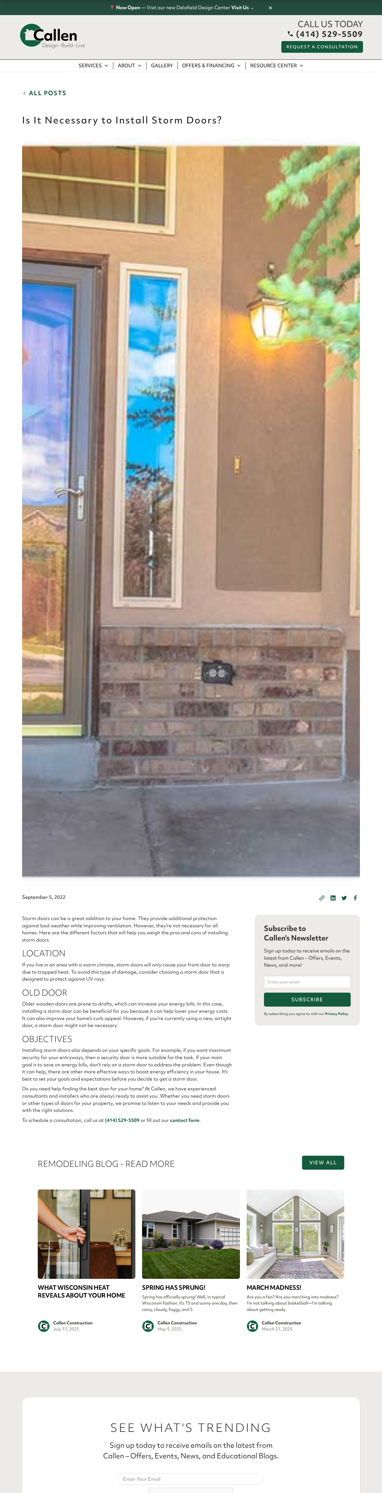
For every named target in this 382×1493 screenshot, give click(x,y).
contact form (184, 1120)
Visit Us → (242, 7)
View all (323, 1162)
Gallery (162, 65)
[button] (93, 65)
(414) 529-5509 (122, 1120)
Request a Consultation (322, 47)
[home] (52, 36)
